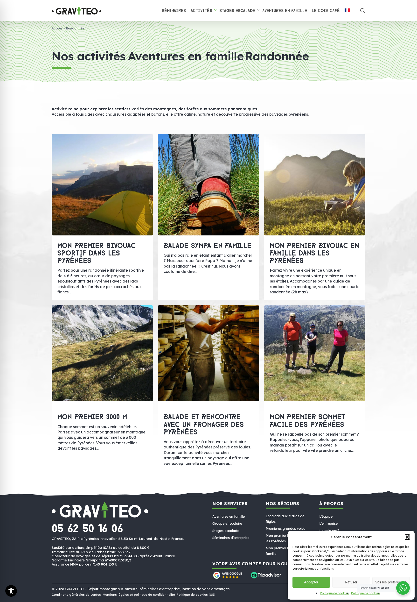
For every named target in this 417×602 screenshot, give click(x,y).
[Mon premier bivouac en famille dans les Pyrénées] (314, 184)
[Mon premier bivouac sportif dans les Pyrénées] (102, 184)
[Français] (347, 11)
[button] (407, 537)
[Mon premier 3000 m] (102, 330)
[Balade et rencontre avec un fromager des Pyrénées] (208, 330)
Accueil (57, 28)
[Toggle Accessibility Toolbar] (11, 591)
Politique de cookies (334, 593)
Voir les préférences (391, 582)
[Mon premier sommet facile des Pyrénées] (315, 330)
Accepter (311, 582)
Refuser (351, 582)
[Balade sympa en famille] (208, 184)
